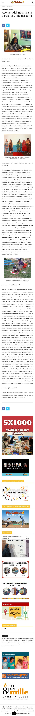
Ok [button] (14, 713)
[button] (32, 2)
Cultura (11, 9)
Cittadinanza (10, 6)
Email (4, 629)
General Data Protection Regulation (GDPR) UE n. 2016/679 (15, 640)
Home (3, 6)
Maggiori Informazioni (23, 713)
